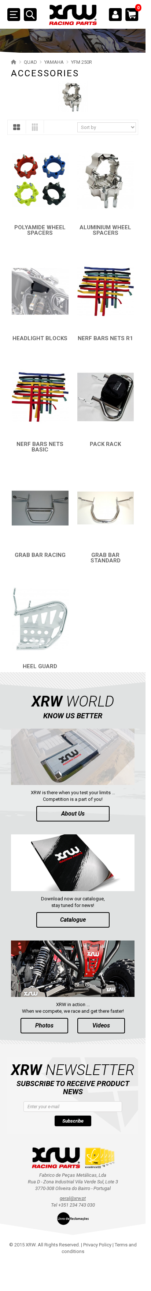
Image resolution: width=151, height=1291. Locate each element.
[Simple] (16, 128)
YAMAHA (54, 62)
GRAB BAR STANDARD (106, 558)
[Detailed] (35, 128)
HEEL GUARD (40, 666)
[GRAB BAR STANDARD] (105, 508)
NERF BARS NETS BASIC (39, 447)
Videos (101, 1025)
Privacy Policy (97, 1245)
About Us (73, 813)
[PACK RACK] (105, 396)
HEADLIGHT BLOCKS (39, 338)
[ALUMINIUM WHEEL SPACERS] (105, 180)
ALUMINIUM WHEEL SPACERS (105, 230)
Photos (44, 1025)
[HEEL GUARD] (40, 619)
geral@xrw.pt (73, 1198)
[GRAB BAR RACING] (40, 508)
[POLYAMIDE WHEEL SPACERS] (40, 180)
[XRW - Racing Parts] (72, 15)
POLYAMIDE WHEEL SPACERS (40, 230)
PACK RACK (105, 444)
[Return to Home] (12, 62)
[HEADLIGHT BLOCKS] (40, 291)
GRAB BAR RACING (40, 555)
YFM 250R (81, 62)
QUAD (30, 62)
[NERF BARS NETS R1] (105, 291)
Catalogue (73, 919)
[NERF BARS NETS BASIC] (40, 396)
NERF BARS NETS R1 (105, 338)
